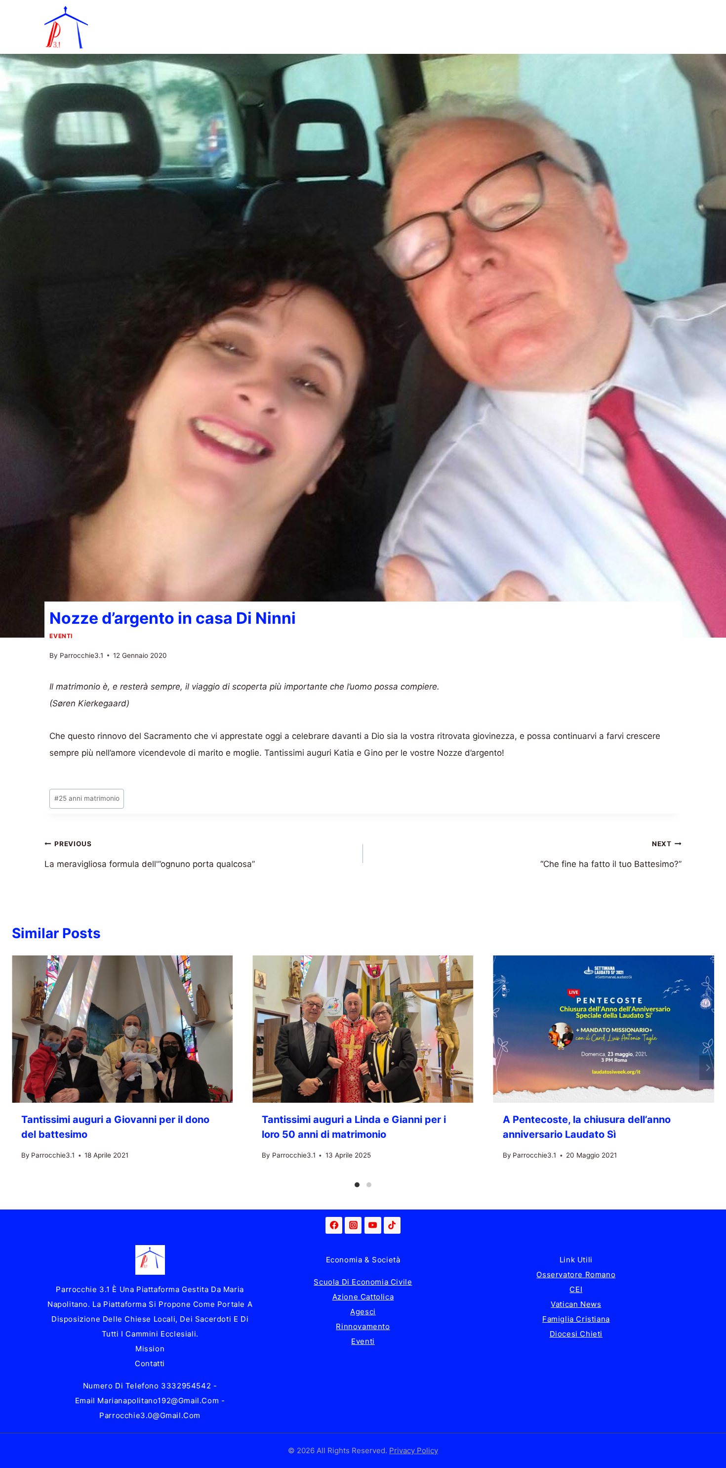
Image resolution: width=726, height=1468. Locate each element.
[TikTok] (392, 1225)
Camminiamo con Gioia (332, 13)
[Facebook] (333, 1225)
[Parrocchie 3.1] (66, 27)
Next (706, 1067)
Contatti (150, 1363)
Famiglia (165, 13)
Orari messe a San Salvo (146, 40)
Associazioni (632, 13)
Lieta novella (234, 13)
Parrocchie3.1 (81, 655)
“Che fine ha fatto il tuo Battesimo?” (611, 854)
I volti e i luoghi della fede (529, 13)
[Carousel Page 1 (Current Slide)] (357, 1185)
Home (109, 13)
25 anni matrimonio (87, 798)
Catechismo (428, 13)
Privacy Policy (413, 1450)
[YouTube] (372, 1225)
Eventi (61, 636)
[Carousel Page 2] (369, 1185)
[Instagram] (353, 1225)
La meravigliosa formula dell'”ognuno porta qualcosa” (149, 854)
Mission (149, 1348)
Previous (19, 1067)
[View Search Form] (672, 27)
